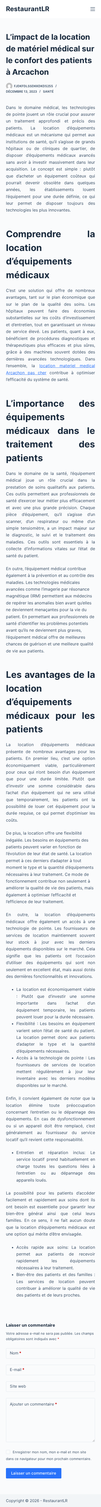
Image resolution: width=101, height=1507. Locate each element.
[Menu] (92, 9)
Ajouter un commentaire (33, 1404)
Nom (15, 1353)
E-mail (17, 1369)
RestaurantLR (27, 9)
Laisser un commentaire (33, 1473)
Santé (48, 91)
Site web (18, 1386)
